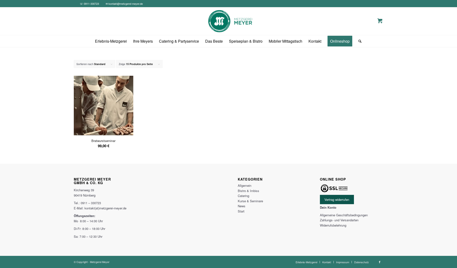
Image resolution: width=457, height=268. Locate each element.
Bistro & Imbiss (248, 190)
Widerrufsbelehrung (333, 225)
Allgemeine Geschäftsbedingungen (344, 215)
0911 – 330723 (91, 203)
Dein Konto (328, 207)
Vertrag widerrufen (336, 199)
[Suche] (358, 41)
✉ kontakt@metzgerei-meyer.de (124, 3)
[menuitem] (111, 41)
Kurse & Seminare (250, 201)
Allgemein (244, 185)
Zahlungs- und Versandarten (339, 220)
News (241, 206)
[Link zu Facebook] (379, 261)
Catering (243, 195)
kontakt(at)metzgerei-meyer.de (105, 208)
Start (241, 211)
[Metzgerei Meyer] (228, 21)
